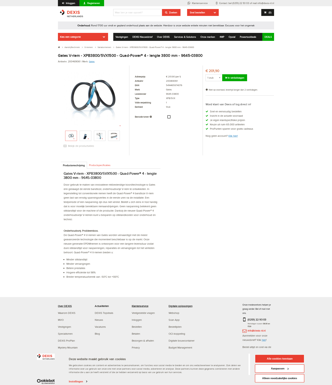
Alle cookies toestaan (280, 358)
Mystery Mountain (68, 347)
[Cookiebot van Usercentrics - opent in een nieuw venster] (46, 381)
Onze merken (207, 37)
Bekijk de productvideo (80, 146)
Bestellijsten (175, 327)
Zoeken (173, 12)
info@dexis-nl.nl (257, 330)
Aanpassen (277, 368)
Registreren (93, 3)
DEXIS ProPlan (66, 340)
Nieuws (99, 320)
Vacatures (100, 327)
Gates (92, 61)
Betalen (136, 333)
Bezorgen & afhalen (143, 340)
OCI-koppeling (177, 333)
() (270, 12)
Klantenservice (200, 3)
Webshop (174, 313)
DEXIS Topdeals (104, 313)
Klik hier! (233, 136)
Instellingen (76, 381)
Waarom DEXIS (66, 313)
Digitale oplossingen (180, 306)
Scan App (174, 320)
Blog (97, 333)
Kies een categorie (70, 37)
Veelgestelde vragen (143, 313)
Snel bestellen (197, 12)
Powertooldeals (248, 37)
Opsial (232, 37)
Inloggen (70, 3)
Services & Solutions (185, 37)
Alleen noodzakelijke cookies (279, 378)
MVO (61, 320)
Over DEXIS (163, 37)
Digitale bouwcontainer (182, 340)
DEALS (268, 37)
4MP (222, 37)
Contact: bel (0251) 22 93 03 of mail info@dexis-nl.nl (246, 3)
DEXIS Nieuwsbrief (142, 37)
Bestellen (137, 327)
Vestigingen (122, 37)
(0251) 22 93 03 (257, 319)
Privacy (136, 347)
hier (264, 340)
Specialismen (65, 333)
